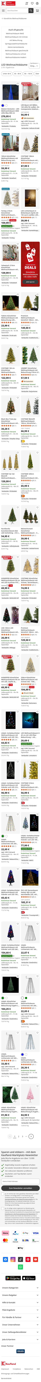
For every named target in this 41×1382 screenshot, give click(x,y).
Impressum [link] (5, 1369)
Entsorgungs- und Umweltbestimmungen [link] (15, 1374)
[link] (26, 3)
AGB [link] (38, 1369)
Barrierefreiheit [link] (6, 1378)
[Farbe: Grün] (2, 836)
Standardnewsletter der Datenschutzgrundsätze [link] (19, 1199)
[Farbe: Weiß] (6, 105)
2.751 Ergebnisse (7, 67)
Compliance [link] (17, 1369)
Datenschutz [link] (28, 1369)
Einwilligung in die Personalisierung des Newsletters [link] (20, 1214)
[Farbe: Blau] (2, 105)
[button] (6, 73)
